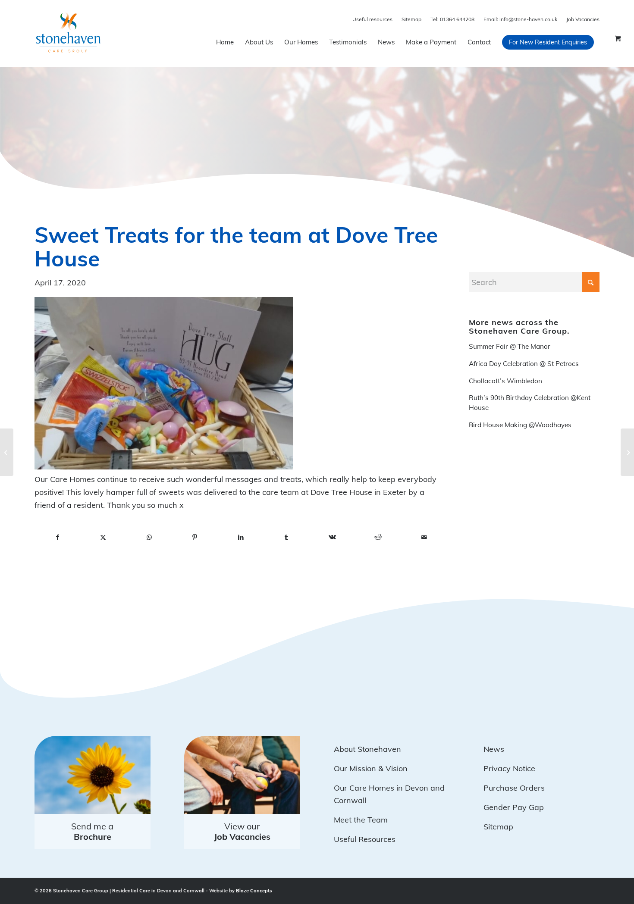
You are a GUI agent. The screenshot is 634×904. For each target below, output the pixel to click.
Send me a (92, 831)
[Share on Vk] (332, 538)
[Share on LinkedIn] (241, 538)
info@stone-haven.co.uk (520, 19)
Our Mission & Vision (371, 768)
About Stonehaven (367, 749)
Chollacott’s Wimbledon (505, 381)
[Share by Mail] (424, 538)
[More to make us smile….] (6, 452)
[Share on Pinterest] (195, 538)
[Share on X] (103, 538)
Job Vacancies (582, 19)
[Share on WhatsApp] (149, 538)
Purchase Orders (514, 788)
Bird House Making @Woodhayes (520, 425)
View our (242, 831)
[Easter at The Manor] (627, 452)
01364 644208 (452, 19)
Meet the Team (361, 820)
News (493, 749)
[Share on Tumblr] (286, 538)
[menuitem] (224, 42)
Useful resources (372, 19)
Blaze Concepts (254, 891)
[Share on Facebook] (57, 538)
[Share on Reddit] (378, 538)
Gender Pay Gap (513, 807)
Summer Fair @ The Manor (509, 346)
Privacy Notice (509, 768)
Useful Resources (364, 839)
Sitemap (411, 19)
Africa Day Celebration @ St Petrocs (524, 364)
